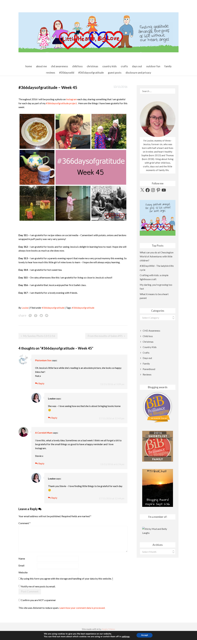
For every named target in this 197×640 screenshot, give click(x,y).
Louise (25, 307)
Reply (41, 383)
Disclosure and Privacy (138, 72)
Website (23, 572)
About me (41, 66)
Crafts (124, 66)
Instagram (71, 99)
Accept (144, 635)
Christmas (92, 66)
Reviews (50, 72)
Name (21, 558)
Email (21, 565)
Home (28, 66)
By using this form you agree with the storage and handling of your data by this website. (66, 578)
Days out (137, 66)
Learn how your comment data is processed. (82, 607)
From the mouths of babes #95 (105, 336)
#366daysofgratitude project (61, 103)
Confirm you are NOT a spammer (38, 600)
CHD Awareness (59, 66)
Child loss (77, 66)
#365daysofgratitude (91, 72)
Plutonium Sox (43, 360)
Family (168, 66)
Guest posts (114, 72)
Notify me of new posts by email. (38, 586)
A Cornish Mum (43, 432)
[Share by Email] (46, 315)
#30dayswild (66, 72)
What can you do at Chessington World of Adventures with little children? (156, 256)
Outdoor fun (153, 66)
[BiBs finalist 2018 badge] (157, 407)
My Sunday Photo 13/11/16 (39, 336)
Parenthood (149, 369)
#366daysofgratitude (53, 307)
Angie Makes (108, 629)
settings (126, 637)
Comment (24, 523)
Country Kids (109, 66)
